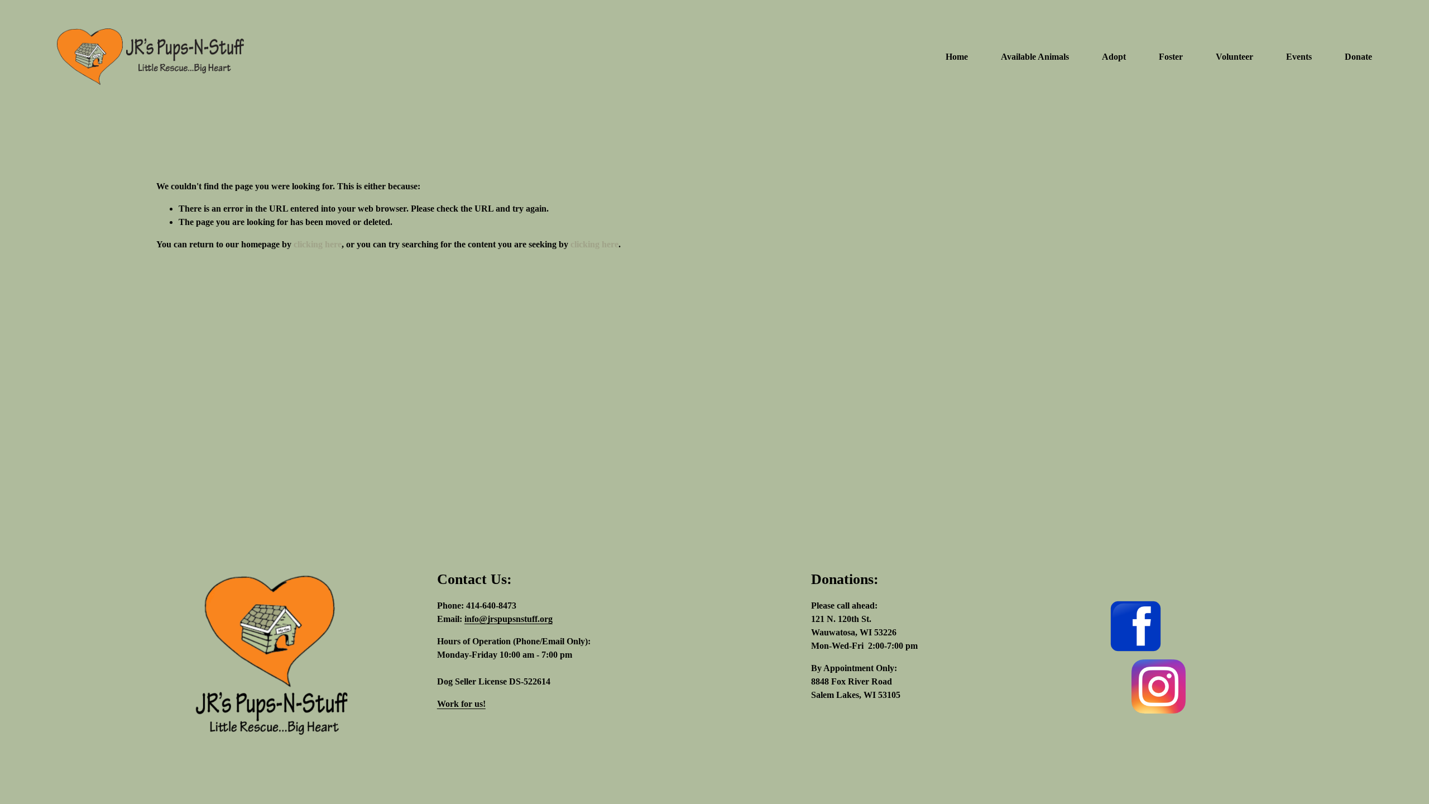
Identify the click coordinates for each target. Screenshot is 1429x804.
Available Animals (1035, 56)
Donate (1358, 56)
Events (1299, 56)
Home (957, 56)
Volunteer (1234, 56)
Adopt (1114, 56)
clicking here (318, 244)
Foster (1171, 56)
